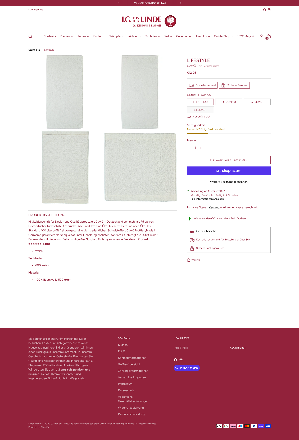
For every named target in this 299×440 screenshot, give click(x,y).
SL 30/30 (200, 110)
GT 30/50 (257, 102)
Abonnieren (238, 347)
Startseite (34, 49)
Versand (214, 207)
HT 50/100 (200, 102)
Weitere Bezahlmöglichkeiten (228, 182)
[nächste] (180, 3)
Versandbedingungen (132, 377)
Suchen (123, 344)
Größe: (199, 94)
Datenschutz (126, 390)
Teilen (196, 260)
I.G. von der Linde (59, 423)
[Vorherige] (119, 3)
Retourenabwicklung (131, 414)
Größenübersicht (201, 116)
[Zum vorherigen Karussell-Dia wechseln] (260, 316)
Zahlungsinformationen (133, 370)
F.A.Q (121, 351)
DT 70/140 (229, 102)
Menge (191, 140)
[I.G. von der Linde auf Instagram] (269, 9)
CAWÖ (191, 66)
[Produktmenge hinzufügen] (201, 147)
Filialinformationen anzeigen (207, 198)
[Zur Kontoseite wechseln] (261, 36)
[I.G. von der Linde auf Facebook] (264, 9)
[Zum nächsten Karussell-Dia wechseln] (268, 316)
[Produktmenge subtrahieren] (190, 147)
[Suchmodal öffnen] (30, 36)
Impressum (125, 383)
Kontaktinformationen (132, 357)
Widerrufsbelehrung (131, 407)
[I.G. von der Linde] (149, 21)
